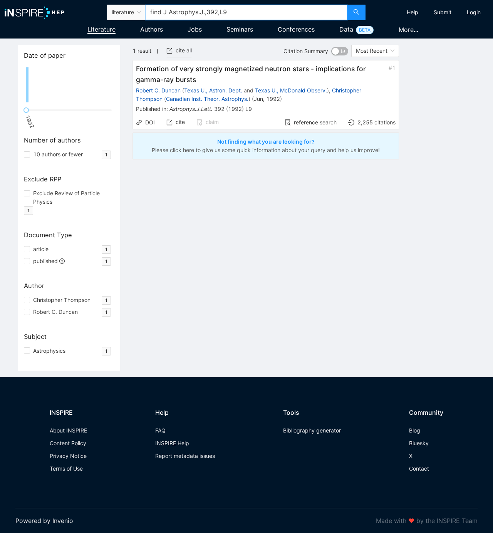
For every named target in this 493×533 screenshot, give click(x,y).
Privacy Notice (68, 456)
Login (474, 12)
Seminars (239, 29)
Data (346, 29)
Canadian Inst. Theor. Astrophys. (207, 99)
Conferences (296, 29)
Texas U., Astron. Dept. (213, 90)
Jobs (195, 29)
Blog (414, 430)
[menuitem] (412, 12)
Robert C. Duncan (158, 90)
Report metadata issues (185, 456)
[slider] (26, 110)
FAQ (160, 430)
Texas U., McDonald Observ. (291, 90)
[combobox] (246, 12)
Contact (419, 468)
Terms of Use (66, 468)
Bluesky (419, 443)
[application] (69, 84)
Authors (151, 29)
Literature (101, 29)
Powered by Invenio (44, 521)
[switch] (339, 51)
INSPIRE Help (172, 443)
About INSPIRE (68, 430)
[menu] (430, 12)
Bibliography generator (312, 430)
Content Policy (68, 443)
